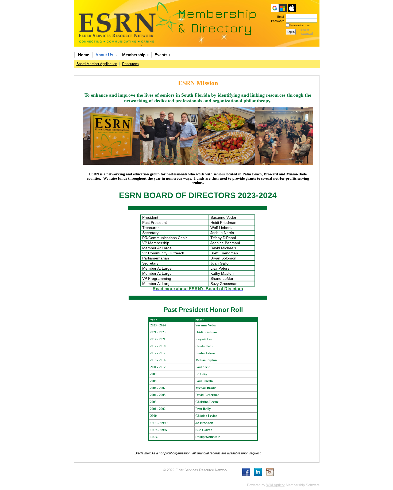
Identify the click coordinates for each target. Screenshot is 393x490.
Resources (130, 64)
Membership (133, 54)
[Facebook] (246, 472)
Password (276, 20)
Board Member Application (96, 64)
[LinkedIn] (258, 472)
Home (83, 54)
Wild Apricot (275, 485)
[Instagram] (270, 472)
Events (161, 54)
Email (279, 16)
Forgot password (307, 31)
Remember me (300, 25)
